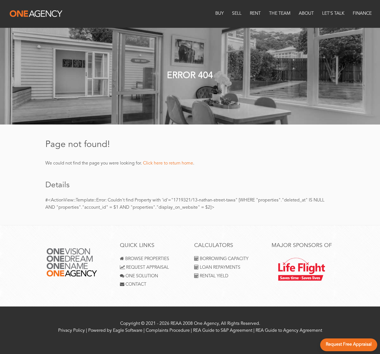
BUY (219, 13)
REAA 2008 (182, 323)
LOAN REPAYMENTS (219, 267)
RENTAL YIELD (213, 276)
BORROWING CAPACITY (223, 259)
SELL (236, 13)
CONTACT (135, 284)
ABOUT (306, 13)
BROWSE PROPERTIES (146, 259)
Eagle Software (127, 330)
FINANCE (362, 13)
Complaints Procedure (168, 330)
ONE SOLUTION (141, 276)
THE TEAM (279, 13)
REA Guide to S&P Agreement (223, 330)
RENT (255, 13)
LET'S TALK (333, 13)
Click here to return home (168, 163)
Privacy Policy (71, 330)
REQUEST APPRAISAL (147, 267)
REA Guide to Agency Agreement (289, 330)
